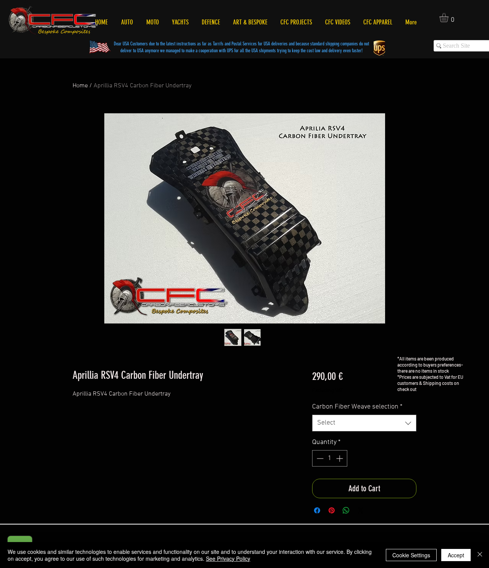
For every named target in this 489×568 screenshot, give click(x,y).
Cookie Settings (411, 555)
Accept (456, 555)
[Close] (479, 555)
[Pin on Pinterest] (331, 510)
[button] (449, 17)
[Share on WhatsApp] (346, 510)
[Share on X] (360, 510)
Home (80, 86)
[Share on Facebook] (317, 510)
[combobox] (364, 423)
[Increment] (340, 458)
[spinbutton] (329, 458)
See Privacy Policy (228, 558)
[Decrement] (319, 458)
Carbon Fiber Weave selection (357, 407)
